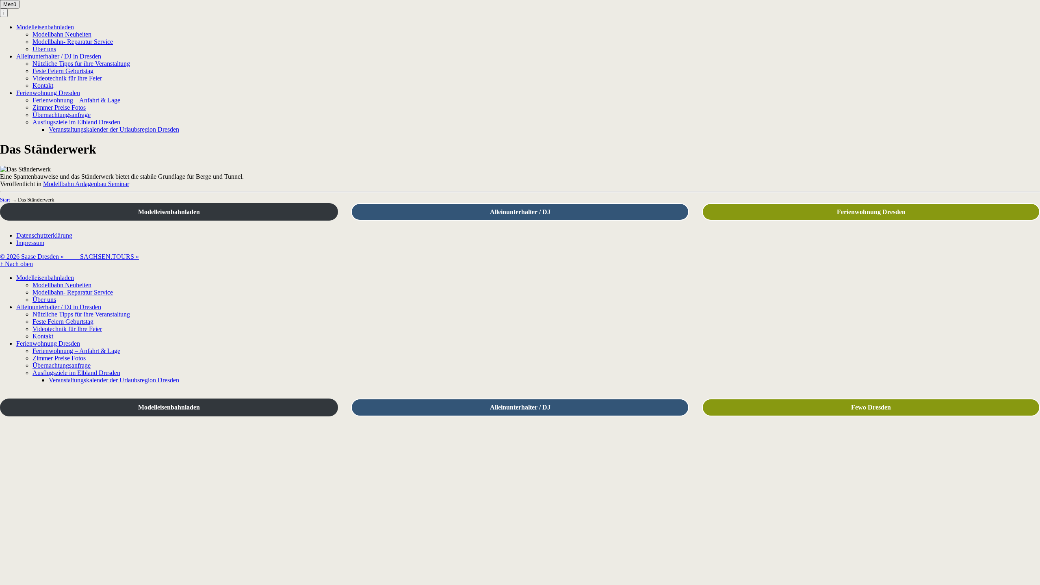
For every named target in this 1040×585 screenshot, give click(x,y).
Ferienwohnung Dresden (48, 92)
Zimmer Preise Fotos (59, 107)
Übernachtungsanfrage (61, 114)
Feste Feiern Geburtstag (62, 70)
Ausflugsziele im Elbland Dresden (76, 122)
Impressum (30, 242)
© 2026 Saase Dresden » (40, 256)
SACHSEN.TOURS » (109, 256)
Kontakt (42, 85)
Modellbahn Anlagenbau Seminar (86, 183)
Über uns (44, 49)
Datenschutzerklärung (44, 235)
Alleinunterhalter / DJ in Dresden (58, 56)
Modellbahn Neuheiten (61, 34)
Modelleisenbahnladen (45, 27)
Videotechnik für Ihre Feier (67, 78)
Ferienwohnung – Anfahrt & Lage (76, 100)
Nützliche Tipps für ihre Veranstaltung (81, 63)
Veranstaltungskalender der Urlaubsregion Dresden (114, 129)
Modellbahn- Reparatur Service (72, 41)
